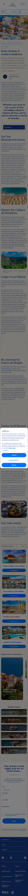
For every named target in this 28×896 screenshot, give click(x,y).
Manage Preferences (14, 460)
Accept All (14, 455)
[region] (14, 448)
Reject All (14, 465)
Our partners (5, 450)
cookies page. (12, 448)
